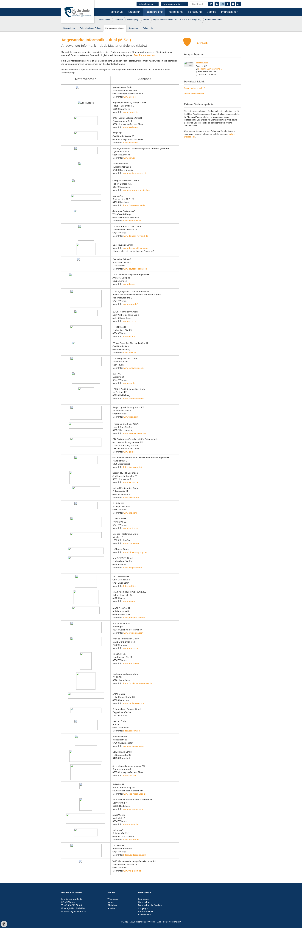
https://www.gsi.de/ (132, 467)
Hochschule (116, 11)
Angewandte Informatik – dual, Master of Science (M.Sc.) (177, 20)
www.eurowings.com (133, 368)
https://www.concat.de (134, 205)
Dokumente (148, 28)
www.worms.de (130, 824)
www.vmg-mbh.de (132, 870)
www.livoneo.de (131, 543)
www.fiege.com (130, 417)
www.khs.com (130, 513)
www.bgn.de (129, 158)
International (175, 11)
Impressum (143, 899)
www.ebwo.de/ (130, 304)
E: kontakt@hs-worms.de (73, 911)
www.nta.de (129, 601)
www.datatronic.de (132, 220)
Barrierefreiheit (145, 911)
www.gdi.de (129, 451)
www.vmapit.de (130, 112)
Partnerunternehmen (214, 20)
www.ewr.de (129, 383)
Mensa (110, 902)
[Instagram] (233, 4)
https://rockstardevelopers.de (137, 683)
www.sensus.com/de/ (133, 746)
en (222, 4)
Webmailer (112, 899)
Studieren (134, 11)
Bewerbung (133, 28)
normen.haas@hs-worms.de (210, 69)
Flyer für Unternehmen (194, 94)
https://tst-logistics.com (134, 855)
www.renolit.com (131, 663)
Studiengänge (133, 20)
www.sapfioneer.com (133, 703)
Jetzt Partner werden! (144, 55)
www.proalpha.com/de (134, 617)
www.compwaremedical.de (136, 190)
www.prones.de (131, 648)
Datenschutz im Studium (150, 905)
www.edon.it (129, 336)
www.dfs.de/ (129, 284)
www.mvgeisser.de (132, 567)
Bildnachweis (144, 914)
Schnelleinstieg (146, 4)
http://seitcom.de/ (131, 730)
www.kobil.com (130, 528)
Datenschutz (144, 902)
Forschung (195, 11)
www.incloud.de (131, 497)
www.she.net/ (130, 775)
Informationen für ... (173, 4)
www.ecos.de (129, 321)
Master (146, 20)
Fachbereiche (154, 11)
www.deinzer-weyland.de (135, 236)
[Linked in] (238, 4)
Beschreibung (69, 28)
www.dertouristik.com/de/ (135, 248)
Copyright (143, 908)
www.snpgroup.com (133, 809)
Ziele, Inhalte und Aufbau (90, 28)
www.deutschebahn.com (135, 268)
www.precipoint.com (133, 633)
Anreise (111, 908)
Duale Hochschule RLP (194, 88)
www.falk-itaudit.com (133, 398)
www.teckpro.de (131, 839)
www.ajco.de (129, 97)
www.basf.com (130, 127)
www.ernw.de (129, 352)
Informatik (119, 20)
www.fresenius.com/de (134, 433)
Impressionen (229, 11)
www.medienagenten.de (135, 173)
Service (211, 11)
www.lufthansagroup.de (135, 552)
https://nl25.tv (130, 586)
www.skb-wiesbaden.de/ (135, 794)
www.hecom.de (130, 482)
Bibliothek (112, 905)
